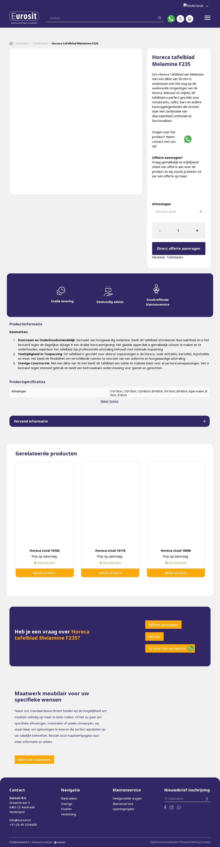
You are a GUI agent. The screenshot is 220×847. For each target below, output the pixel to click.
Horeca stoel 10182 (45, 551)
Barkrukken (69, 798)
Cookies (206, 842)
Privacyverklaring (189, 842)
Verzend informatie (31, 421)
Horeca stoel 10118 (110, 551)
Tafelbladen (40, 43)
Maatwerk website (42, 842)
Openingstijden (123, 809)
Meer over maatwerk (34, 759)
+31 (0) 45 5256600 (23, 825)
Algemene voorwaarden (164, 842)
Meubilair (22, 43)
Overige (66, 804)
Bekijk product (45, 573)
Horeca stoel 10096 (176, 551)
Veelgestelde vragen (127, 798)
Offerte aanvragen (163, 625)
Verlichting (68, 814)
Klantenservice (123, 804)
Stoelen (66, 809)
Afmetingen (161, 204)
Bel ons (154, 636)
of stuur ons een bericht (167, 648)
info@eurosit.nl (20, 820)
